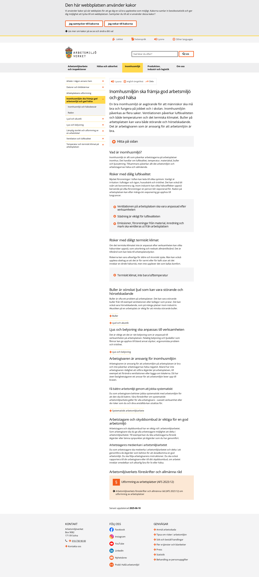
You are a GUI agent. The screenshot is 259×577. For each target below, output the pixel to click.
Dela (151, 81)
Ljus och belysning (75, 124)
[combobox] (155, 54)
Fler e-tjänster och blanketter (171, 544)
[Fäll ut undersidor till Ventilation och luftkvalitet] (103, 139)
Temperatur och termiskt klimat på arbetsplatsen (83, 145)
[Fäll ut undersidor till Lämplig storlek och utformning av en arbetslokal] (103, 131)
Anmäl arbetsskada (166, 529)
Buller (115, 315)
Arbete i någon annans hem (79, 81)
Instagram (120, 536)
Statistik (160, 554)
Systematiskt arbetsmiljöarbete (128, 410)
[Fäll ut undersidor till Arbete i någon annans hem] (103, 81)
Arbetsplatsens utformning (79, 93)
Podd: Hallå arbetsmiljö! (127, 564)
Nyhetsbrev (121, 557)
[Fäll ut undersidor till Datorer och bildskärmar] (103, 87)
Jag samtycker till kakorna (84, 23)
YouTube (119, 543)
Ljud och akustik (74, 118)
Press (159, 549)
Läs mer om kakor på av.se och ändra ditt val (90, 31)
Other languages (184, 39)
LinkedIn (119, 550)
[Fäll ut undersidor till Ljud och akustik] (103, 119)
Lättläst (119, 39)
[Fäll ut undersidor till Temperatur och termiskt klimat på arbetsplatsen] (103, 145)
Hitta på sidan (127, 141)
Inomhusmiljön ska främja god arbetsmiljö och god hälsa (82, 100)
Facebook (120, 529)
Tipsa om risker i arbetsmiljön (171, 534)
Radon (71, 112)
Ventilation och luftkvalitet (79, 138)
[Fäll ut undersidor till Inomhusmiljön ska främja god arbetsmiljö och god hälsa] (103, 100)
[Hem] (96, 52)
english (135, 81)
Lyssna (161, 39)
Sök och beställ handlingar (169, 539)
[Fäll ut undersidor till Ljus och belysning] (103, 125)
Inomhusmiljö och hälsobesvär (82, 106)
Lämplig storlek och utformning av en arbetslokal (82, 131)
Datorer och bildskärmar (78, 87)
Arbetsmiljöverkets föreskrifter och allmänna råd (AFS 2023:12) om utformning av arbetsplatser (149, 493)
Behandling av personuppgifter (172, 559)
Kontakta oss (74, 546)
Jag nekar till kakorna (120, 23)
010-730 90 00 (79, 540)
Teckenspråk (140, 39)
